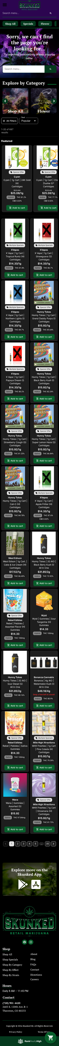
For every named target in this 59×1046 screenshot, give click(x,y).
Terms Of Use (44, 1032)
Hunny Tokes (44, 311)
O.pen (17, 176)
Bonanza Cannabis (44, 677)
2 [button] (17, 843)
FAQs (33, 964)
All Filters (11, 120)
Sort (23, 117)
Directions (36, 974)
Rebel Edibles (15, 620)
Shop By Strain (11, 975)
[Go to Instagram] (30, 942)
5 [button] (35, 843)
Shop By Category (12, 964)
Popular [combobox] (26, 120)
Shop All (15, 111)
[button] (5, 5)
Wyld (44, 615)
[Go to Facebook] (24, 942)
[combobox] (24, 13)
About (33, 954)
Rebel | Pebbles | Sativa (15, 745)
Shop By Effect (11, 970)
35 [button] (47, 843)
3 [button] (23, 843)
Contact (34, 969)
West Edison (15, 558)
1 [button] (11, 843)
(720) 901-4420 (11, 1003)
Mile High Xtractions (44, 742)
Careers (34, 979)
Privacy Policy (15, 1032)
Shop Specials (10, 959)
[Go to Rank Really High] (29, 1041)
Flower (44, 111)
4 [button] (29, 843)
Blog (32, 959)
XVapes (15, 249)
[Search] (50, 13)
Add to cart (18, 207)
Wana (15, 799)
